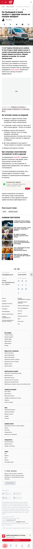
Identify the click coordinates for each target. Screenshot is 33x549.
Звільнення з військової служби (13, 373)
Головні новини (9, 334)
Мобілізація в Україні (11, 371)
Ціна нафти (8, 391)
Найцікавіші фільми (10, 409)
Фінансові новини (9, 395)
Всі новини (8, 332)
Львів (3, 6)
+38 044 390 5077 (22, 274)
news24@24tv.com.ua (7, 274)
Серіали (7, 418)
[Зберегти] (28, 24)
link (18, 281)
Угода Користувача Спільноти (22, 303)
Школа (6, 428)
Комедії (6, 416)
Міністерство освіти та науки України (14, 425)
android (6, 493)
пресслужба (15, 70)
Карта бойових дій (9, 355)
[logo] (10, 2)
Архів (19, 318)
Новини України (9, 337)
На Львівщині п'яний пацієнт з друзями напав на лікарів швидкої (23, 6)
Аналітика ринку (9, 441)
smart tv (6, 497)
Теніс (6, 457)
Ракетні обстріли (9, 353)
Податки (7, 400)
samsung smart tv (17, 497)
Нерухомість (8, 439)
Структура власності (23, 316)
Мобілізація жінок (9, 377)
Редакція (4, 301)
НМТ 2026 (7, 430)
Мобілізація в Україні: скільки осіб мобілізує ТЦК (17, 384)
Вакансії (20, 313)
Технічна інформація (23, 308)
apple (17, 493)
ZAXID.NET (17, 157)
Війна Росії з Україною (12, 351)
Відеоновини (8, 341)
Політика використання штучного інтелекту (8, 321)
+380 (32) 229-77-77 (11, 520)
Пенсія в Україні (9, 402)
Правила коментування (23, 305)
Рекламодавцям (6, 311)
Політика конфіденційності (6, 317)
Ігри (19, 324)
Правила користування (7, 314)
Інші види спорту (9, 462)
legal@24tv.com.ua (20, 521)
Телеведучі (4, 308)
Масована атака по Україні (12, 361)
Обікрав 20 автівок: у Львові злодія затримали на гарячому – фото (16, 109)
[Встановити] (16, 538)
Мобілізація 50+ (9, 375)
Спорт (6, 451)
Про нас (4, 298)
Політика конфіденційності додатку (24, 299)
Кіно (6, 407)
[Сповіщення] (31, 2)
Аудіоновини (8, 343)
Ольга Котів (9, 19)
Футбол (6, 455)
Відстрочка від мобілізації (11, 382)
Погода (6, 345)
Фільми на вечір (9, 414)
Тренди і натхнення (10, 446)
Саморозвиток (8, 432)
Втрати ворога (8, 366)
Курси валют (8, 393)
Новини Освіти (9, 423)
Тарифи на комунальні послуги (13, 398)
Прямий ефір (8, 339)
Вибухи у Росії (8, 363)
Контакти (20, 310)
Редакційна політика (7, 303)
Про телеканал (5, 306)
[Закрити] (30, 535)
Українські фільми (9, 412)
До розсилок (10, 483)
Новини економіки (10, 389)
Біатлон (7, 460)
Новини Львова (10, 6)
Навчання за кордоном (11, 434)
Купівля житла (8, 444)
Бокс (6, 453)
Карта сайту (20, 321)
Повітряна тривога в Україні (12, 359)
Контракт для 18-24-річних (12, 379)
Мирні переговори (9, 357)
